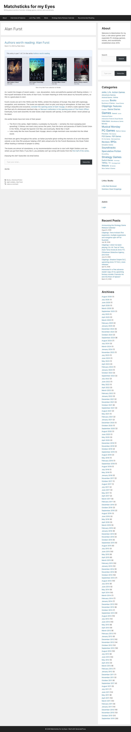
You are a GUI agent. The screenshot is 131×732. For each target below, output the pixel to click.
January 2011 (107, 707)
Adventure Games (109, 95)
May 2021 (105, 414)
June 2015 (106, 552)
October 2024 (107, 335)
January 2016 (107, 531)
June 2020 (106, 434)
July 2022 (105, 379)
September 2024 (108, 338)
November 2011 (108, 677)
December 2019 (108, 443)
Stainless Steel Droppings (111, 189)
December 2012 (108, 639)
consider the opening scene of (48, 107)
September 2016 (108, 510)
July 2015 (105, 549)
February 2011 (107, 704)
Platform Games (121, 131)
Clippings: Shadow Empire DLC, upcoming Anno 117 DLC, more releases (114, 262)
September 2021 (108, 408)
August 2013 (107, 616)
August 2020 (107, 431)
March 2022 (106, 390)
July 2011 (105, 689)
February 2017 (107, 502)
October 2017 (107, 481)
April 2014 (106, 593)
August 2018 (106, 467)
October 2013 (107, 610)
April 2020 (106, 440)
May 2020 (106, 437)
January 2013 (107, 636)
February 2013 (107, 634)
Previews (105, 134)
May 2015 (105, 554)
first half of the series (81, 151)
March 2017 (106, 499)
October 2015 (107, 540)
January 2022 (107, 396)
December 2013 (108, 604)
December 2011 (108, 675)
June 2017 (106, 490)
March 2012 (106, 666)
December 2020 (108, 423)
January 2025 (107, 326)
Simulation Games (107, 145)
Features (117, 106)
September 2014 (108, 578)
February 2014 (107, 598)
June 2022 (106, 382)
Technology (116, 160)
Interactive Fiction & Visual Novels (112, 118)
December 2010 (108, 710)
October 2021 (107, 405)
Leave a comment (12, 184)
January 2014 (107, 601)
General (114, 113)
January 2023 (107, 370)
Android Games (107, 97)
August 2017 (106, 484)
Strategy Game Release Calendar (63, 18)
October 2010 (107, 716)
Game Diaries (114, 109)
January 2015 (107, 566)
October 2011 (107, 680)
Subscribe (86, 162)
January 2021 (107, 420)
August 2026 (107, 297)
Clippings (107, 106)
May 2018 (105, 472)
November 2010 (108, 713)
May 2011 (105, 695)
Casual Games (120, 103)
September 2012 (108, 648)
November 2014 (108, 572)
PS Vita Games (106, 139)
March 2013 (106, 631)
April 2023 (106, 364)
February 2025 (107, 323)
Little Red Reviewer (109, 186)
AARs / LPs (106, 92)
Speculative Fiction (111, 151)
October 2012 (107, 645)
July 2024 (105, 343)
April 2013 (106, 628)
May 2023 (106, 361)
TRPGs (105, 163)
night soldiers (11, 182)
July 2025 (105, 314)
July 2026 (105, 300)
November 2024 (108, 332)
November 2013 (108, 607)
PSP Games (116, 136)
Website (105, 166)
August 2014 (107, 581)
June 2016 (106, 516)
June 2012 (106, 657)
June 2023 (106, 358)
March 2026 (106, 308)
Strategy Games (111, 157)
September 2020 (108, 428)
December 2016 (108, 505)
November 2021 (108, 402)
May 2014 (105, 590)
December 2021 (108, 399)
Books (9, 180)
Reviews (106, 142)
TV (109, 163)
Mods (46, 18)
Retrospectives (115, 139)
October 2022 (107, 373)
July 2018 (105, 469)
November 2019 (108, 446)
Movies (104, 124)
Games (106, 113)
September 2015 (108, 543)
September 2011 (108, 683)
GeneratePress (80, 729)
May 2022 (105, 384)
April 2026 (106, 305)
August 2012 (106, 651)
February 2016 (107, 528)
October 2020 (107, 426)
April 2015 (105, 557)
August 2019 (107, 455)
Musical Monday (111, 126)
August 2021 (106, 411)
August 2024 (107, 341)
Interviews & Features (18, 18)
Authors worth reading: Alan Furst (27, 42)
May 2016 (105, 519)
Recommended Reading (86, 18)
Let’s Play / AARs (34, 18)
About (5, 18)
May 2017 (105, 493)
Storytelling (105, 154)
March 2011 (106, 701)
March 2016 (106, 525)
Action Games (118, 92)
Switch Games (107, 160)
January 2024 (107, 349)
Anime (115, 97)
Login (104, 207)
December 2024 (108, 329)
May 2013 (105, 625)
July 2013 (105, 619)
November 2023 (108, 352)
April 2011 (105, 698)
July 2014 (105, 584)
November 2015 (108, 537)
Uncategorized (116, 163)
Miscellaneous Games (117, 121)
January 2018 (107, 475)
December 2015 (108, 534)
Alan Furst (19, 182)
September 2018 (108, 464)
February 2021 (107, 417)
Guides (119, 113)
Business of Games (108, 103)
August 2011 (106, 686)
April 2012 (105, 663)
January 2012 (107, 672)
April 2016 (106, 522)
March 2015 (106, 560)
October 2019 (107, 449)
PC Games (108, 130)
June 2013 (106, 622)
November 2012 (108, 642)
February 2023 (107, 367)
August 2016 (107, 513)
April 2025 (106, 317)
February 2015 (107, 563)
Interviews (106, 121)
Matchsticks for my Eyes (29, 6)
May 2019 (105, 458)
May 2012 (105, 660)
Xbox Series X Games (108, 168)
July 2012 (105, 654)
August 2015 (106, 546)
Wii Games (112, 166)
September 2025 (108, 311)
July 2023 (105, 355)
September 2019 (108, 452)
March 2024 (106, 346)
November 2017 (108, 478)
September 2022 (108, 376)
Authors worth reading (41, 53)
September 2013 (108, 613)
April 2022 (106, 387)
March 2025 (106, 320)
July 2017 (105, 487)
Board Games (105, 100)
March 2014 (106, 595)
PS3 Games (106, 136)
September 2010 (108, 718)
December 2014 (108, 569)
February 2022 (107, 393)
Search (104, 55)
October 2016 (107, 508)
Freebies (104, 109)
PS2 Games (112, 134)
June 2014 (106, 587)
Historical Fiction (17, 180)
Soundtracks (109, 147)
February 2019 (107, 461)
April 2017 (105, 496)
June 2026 (106, 302)
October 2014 (107, 575)
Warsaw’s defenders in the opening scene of (64, 109)
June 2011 (106, 692)
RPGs (113, 141)
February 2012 (107, 669)
